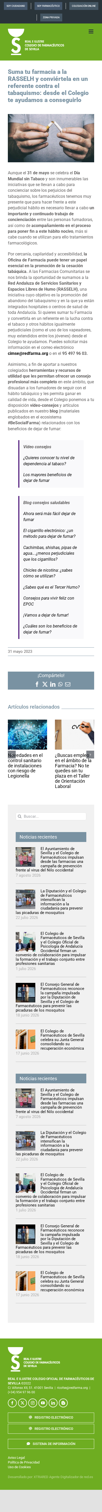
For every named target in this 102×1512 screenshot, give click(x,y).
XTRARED (41, 1477)
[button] (12, 754)
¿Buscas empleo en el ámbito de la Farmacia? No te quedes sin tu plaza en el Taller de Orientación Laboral (73, 770)
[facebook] (12, 1403)
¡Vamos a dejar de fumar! (46, 615)
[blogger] (63, 1403)
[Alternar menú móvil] (91, 31)
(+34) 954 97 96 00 (21, 1392)
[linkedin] (53, 1403)
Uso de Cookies (19, 1467)
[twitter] (22, 1403)
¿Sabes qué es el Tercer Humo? (51, 587)
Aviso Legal (16, 1458)
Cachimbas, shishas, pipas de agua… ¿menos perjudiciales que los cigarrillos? (50, 553)
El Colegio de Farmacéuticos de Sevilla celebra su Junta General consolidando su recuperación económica (62, 1040)
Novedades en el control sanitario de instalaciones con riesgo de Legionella (25, 765)
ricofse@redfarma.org (72, 1388)
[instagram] (32, 1403)
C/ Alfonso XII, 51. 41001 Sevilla (30, 1388)
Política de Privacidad (23, 1462)
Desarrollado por (20, 1477)
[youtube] (42, 1403)
